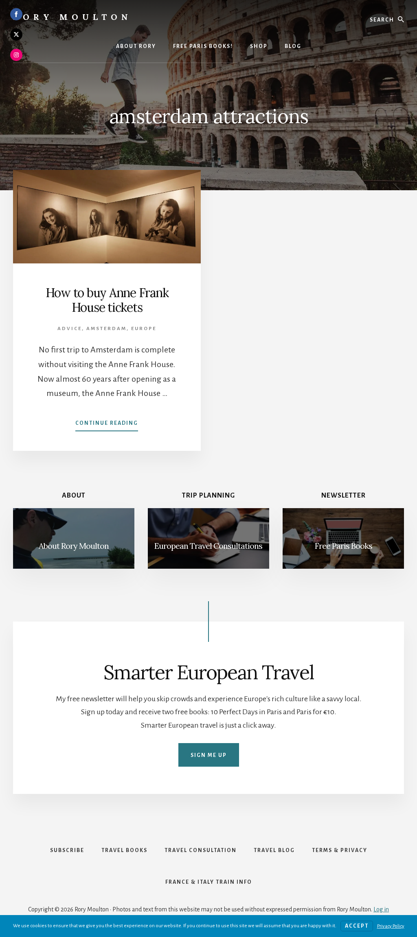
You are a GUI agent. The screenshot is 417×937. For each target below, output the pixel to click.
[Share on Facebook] (16, 14)
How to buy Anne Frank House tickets (107, 300)
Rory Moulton (72, 17)
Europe (143, 328)
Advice (69, 328)
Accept (357, 926)
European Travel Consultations (208, 546)
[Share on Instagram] (16, 55)
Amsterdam (106, 328)
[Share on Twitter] (16, 34)
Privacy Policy (390, 926)
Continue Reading (106, 425)
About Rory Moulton (74, 546)
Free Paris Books (343, 546)
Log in (381, 909)
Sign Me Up (209, 755)
